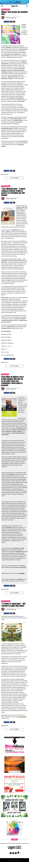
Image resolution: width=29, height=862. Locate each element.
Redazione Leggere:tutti (11, 17)
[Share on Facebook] (6, 22)
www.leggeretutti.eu (21, 716)
